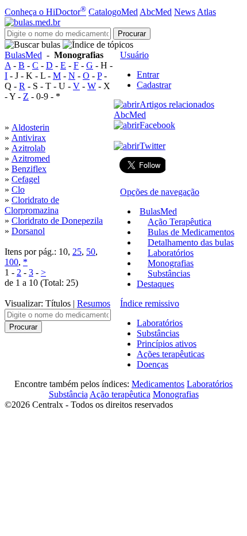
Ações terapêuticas (170, 354)
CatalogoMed (113, 12)
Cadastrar (154, 85)
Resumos (93, 303)
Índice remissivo (149, 303)
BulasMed (23, 55)
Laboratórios (171, 253)
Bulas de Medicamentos (191, 232)
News (184, 12)
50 (90, 251)
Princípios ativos (166, 344)
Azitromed (30, 158)
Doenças (152, 364)
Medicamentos (158, 384)
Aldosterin (30, 127)
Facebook (157, 125)
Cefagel (25, 179)
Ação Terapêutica (179, 222)
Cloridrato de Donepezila (57, 220)
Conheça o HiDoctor (45, 12)
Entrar (148, 74)
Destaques (155, 284)
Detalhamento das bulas (191, 242)
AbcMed (156, 12)
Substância (68, 394)
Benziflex (29, 169)
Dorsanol (28, 231)
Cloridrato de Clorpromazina (32, 205)
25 (77, 251)
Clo (18, 189)
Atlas (206, 12)
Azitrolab (28, 148)
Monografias (171, 263)
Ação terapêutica (120, 394)
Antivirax (28, 138)
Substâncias (169, 273)
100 (11, 262)
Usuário (134, 55)
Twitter (152, 146)
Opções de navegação (159, 192)
